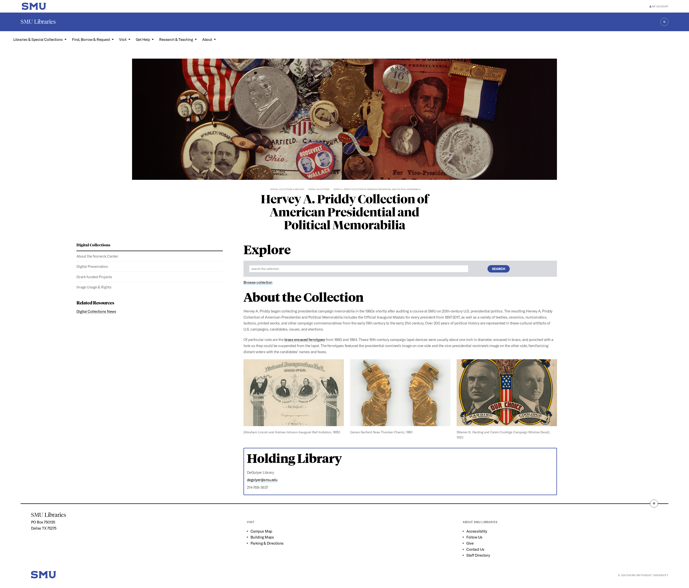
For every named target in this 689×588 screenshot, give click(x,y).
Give (470, 543)
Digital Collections (318, 189)
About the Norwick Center (97, 256)
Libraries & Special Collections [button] (38, 39)
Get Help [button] (143, 39)
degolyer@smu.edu (262, 479)
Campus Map (261, 531)
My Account (659, 6)
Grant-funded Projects (94, 276)
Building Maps (262, 537)
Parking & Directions (267, 543)
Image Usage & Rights (94, 287)
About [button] (207, 39)
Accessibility (476, 531)
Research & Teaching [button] (176, 39)
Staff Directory (478, 555)
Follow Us (474, 537)
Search (498, 269)
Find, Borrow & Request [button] (91, 39)
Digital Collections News (96, 311)
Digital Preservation (92, 266)
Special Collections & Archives (287, 189)
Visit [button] (123, 39)
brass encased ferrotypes (304, 339)
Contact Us (475, 549)
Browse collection (257, 282)
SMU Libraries (38, 21)
